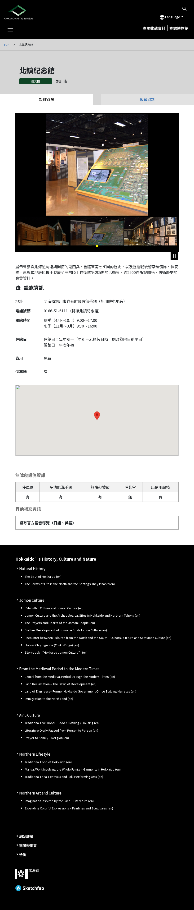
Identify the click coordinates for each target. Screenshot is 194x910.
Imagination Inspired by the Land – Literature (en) (59, 801)
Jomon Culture (31, 600)
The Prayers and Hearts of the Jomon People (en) (60, 622)
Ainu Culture (29, 715)
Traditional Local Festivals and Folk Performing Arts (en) (64, 776)
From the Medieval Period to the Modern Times (59, 668)
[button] (97, 246)
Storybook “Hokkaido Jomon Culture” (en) (56, 652)
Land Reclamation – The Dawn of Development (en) (61, 684)
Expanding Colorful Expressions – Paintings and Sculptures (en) (69, 808)
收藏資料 (147, 99)
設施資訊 (46, 99)
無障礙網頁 (28, 845)
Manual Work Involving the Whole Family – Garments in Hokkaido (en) (73, 769)
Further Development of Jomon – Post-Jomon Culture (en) (66, 630)
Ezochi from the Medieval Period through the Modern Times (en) (70, 676)
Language (170, 17)
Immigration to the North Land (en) (49, 698)
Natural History (32, 568)
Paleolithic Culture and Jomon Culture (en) (54, 608)
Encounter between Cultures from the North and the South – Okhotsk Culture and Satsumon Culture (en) (98, 637)
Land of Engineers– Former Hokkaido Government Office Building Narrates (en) (80, 691)
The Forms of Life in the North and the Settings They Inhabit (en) (70, 584)
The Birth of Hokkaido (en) (43, 576)
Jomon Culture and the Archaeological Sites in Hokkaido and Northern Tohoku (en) (82, 615)
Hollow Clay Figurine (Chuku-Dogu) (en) (52, 645)
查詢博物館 (178, 28)
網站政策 (26, 836)
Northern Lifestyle (34, 754)
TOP (6, 44)
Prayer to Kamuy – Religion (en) (47, 737)
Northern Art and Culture (40, 792)
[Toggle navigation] (10, 30)
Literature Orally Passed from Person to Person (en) (61, 730)
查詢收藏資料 (154, 28)
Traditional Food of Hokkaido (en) (48, 762)
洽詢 (22, 854)
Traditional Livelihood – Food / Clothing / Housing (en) (62, 723)
